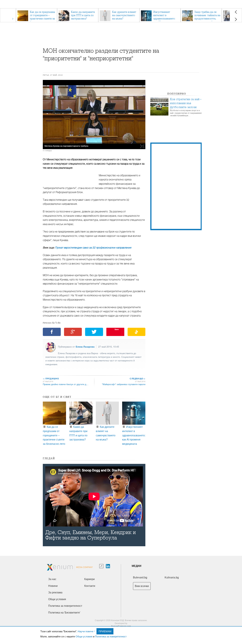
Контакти (89, 585)
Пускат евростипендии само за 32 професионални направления (93, 247)
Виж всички (142, 586)
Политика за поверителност (111, 636)
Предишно (51, 378)
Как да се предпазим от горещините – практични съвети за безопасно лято (54, 435)
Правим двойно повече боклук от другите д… (65, 384)
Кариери (89, 579)
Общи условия (84, 636)
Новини (53, 585)
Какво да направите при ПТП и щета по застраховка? (78, 433)
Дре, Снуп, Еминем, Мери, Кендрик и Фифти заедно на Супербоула (90, 535)
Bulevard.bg (140, 577)
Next (236, 19)
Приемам (105, 631)
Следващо (137, 378)
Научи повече (85, 631)
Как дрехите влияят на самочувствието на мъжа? (105, 433)
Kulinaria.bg (172, 577)
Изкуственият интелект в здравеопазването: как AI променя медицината (133, 435)
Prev (236, 12)
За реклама (55, 592)
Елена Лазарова (85, 346)
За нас (52, 579)
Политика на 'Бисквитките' (64, 612)
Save (117, 329)
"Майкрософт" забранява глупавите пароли (123, 384)
